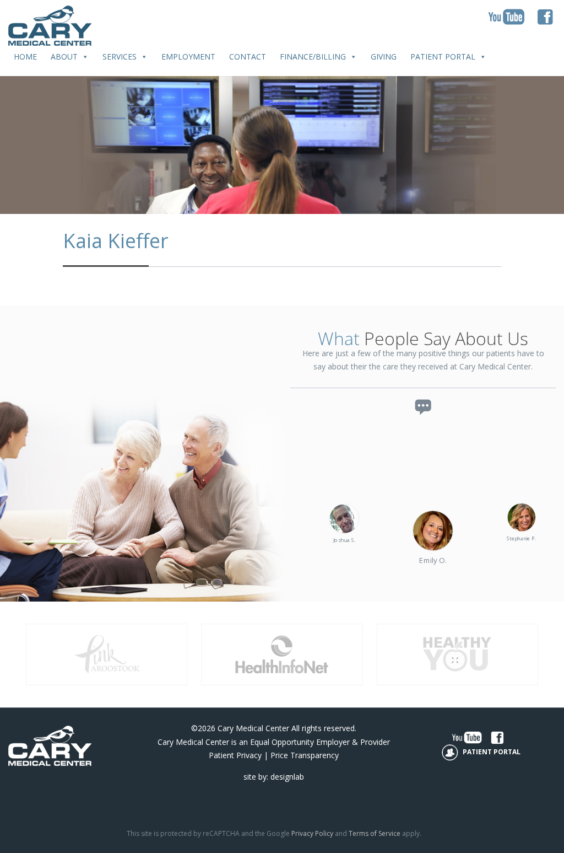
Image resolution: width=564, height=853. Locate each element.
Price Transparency (304, 755)
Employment (188, 56)
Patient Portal (442, 56)
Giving (384, 56)
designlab (287, 776)
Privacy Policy (312, 833)
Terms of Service (374, 833)
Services (119, 56)
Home (25, 56)
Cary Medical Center (253, 728)
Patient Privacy (235, 755)
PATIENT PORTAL (490, 752)
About (64, 56)
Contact (247, 56)
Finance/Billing (313, 56)
